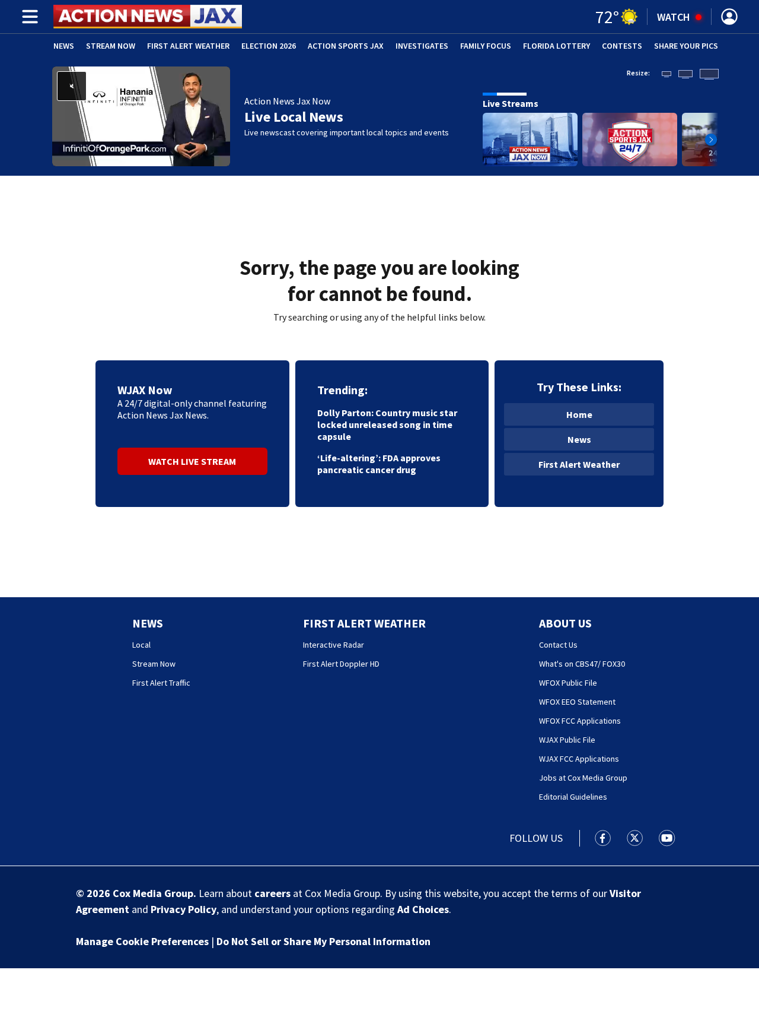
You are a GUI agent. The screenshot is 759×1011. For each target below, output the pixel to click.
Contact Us (558, 644)
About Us (565, 623)
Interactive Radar (333, 644)
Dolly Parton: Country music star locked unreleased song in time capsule (387, 424)
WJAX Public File (567, 739)
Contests (622, 46)
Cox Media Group (153, 893)
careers (272, 893)
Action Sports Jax (346, 46)
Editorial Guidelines (573, 796)
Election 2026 (268, 46)
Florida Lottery (556, 46)
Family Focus (485, 46)
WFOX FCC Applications (580, 720)
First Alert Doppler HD (341, 663)
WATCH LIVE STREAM (192, 461)
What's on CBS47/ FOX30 (582, 663)
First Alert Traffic (161, 682)
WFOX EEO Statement (577, 701)
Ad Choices (423, 909)
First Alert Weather (188, 46)
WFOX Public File (568, 682)
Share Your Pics (686, 46)
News (63, 46)
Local (141, 644)
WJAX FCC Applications (579, 758)
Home (579, 414)
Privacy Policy (183, 909)
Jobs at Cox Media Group (583, 777)
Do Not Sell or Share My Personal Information (323, 941)
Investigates (422, 46)
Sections (28, 16)
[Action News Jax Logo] (147, 16)
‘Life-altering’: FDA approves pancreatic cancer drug (379, 464)
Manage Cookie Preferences (142, 941)
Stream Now (110, 46)
